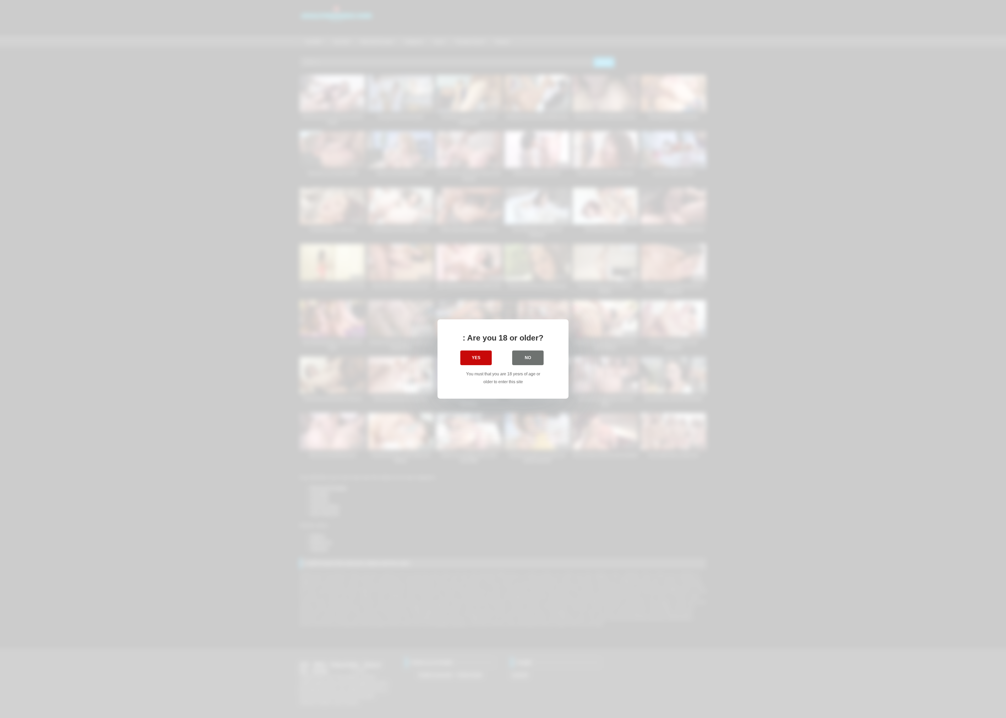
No (528, 357)
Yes (476, 357)
